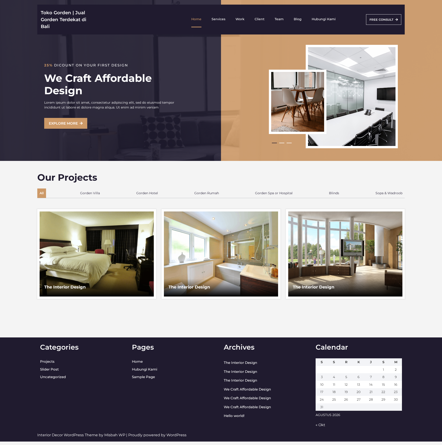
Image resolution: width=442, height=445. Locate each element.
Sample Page (143, 377)
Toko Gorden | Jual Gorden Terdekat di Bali (63, 19)
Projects (47, 361)
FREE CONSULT (381, 19)
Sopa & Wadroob (388, 193)
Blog (298, 19)
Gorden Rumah (206, 193)
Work (240, 19)
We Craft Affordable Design (247, 389)
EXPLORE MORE (63, 123)
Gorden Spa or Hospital (274, 193)
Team (279, 19)
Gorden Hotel (147, 193)
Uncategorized (53, 377)
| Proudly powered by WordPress (156, 435)
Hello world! (234, 416)
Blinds (334, 193)
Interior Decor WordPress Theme (68, 435)
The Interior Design (65, 287)
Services (218, 19)
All (42, 193)
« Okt (320, 425)
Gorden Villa (90, 193)
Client (260, 19)
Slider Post (49, 369)
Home (196, 19)
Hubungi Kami (324, 19)
